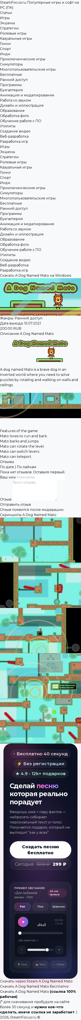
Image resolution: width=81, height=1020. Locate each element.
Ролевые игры (13, 33)
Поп (40, 906)
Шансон (58, 906)
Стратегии (9, 28)
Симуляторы (11, 64)
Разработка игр (14, 142)
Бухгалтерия (11, 90)
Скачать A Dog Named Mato (24, 992)
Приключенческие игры (22, 59)
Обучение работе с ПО (20, 121)
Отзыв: (6, 499)
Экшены (7, 23)
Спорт (5, 49)
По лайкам (26, 467)
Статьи (6, 13)
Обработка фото (14, 116)
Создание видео (15, 131)
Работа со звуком (15, 100)
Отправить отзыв (15, 504)
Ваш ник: (8, 477)
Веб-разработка (14, 136)
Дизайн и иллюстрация (22, 105)
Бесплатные (11, 75)
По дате (7, 467)
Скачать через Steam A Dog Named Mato (36, 981)
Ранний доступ (14, 80)
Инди (5, 54)
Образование (12, 111)
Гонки (5, 44)
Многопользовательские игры (28, 69)
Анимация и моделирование (27, 95)
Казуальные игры (16, 38)
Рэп (22, 906)
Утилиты (8, 126)
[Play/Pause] (23, 922)
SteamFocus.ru (23, 1017)
